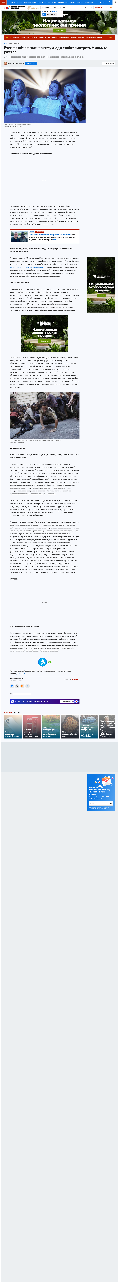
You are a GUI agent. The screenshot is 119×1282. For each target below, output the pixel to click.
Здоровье (89, 2)
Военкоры (34, 37)
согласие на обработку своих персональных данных (99, 807)
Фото (13, 2)
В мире (72, 2)
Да (44, 14)
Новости (16, 37)
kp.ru (76, 680)
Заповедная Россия (77, 37)
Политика (42, 2)
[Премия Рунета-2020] (32, 7)
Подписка (109, 7)
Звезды (80, 2)
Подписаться (31, 63)
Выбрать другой (51, 14)
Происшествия (91, 37)
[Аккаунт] (115, 2)
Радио (89, 7)
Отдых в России (64, 37)
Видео (19, 2)
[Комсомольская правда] (14, 7)
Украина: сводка (44, 37)
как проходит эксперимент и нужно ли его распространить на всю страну (52, 237)
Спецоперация (30, 2)
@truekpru (20, 673)
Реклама (98, 7)
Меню (3, 2)
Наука (5, 43)
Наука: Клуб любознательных (22, 694)
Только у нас (25, 37)
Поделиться (110, 63)
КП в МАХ (54, 37)
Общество (52, 2)
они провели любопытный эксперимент (27, 267)
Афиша (99, 37)
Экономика (62, 2)
